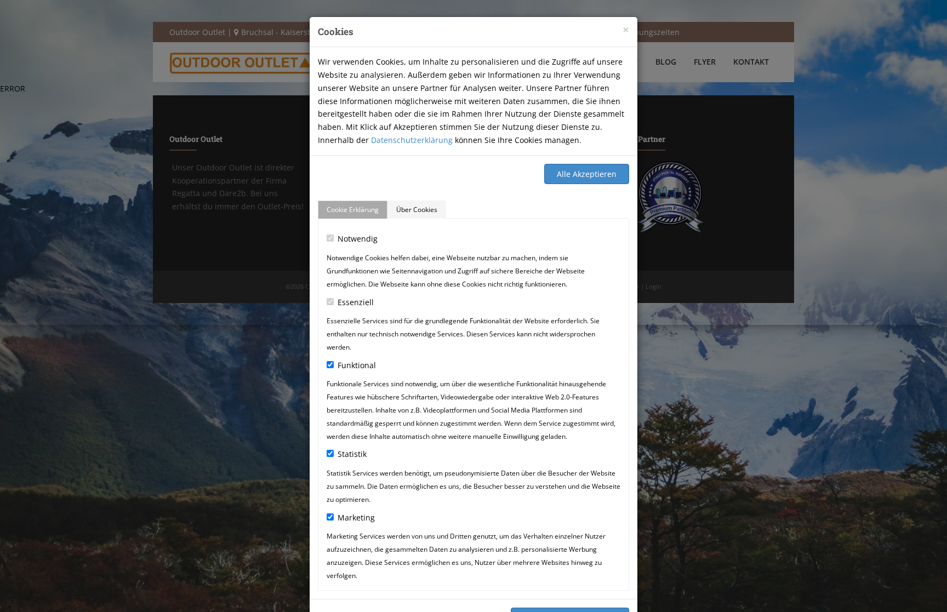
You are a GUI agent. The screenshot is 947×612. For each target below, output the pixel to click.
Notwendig (358, 238)
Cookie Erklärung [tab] (353, 209)
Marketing (356, 517)
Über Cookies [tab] (416, 209)
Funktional (357, 365)
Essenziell (356, 302)
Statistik (352, 454)
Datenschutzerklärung (412, 140)
